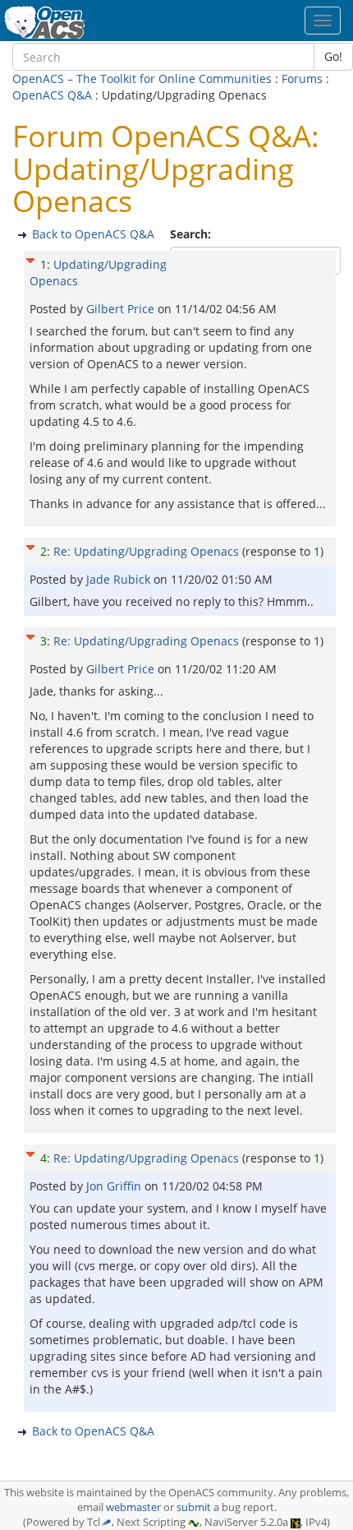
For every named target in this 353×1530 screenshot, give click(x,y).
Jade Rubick (120, 579)
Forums (302, 78)
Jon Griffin (115, 1186)
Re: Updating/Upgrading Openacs (146, 551)
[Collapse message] (30, 258)
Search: (192, 234)
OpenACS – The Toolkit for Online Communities (142, 78)
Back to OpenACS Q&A (93, 234)
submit (193, 1507)
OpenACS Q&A (52, 95)
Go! (333, 56)
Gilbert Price (122, 309)
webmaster (133, 1507)
